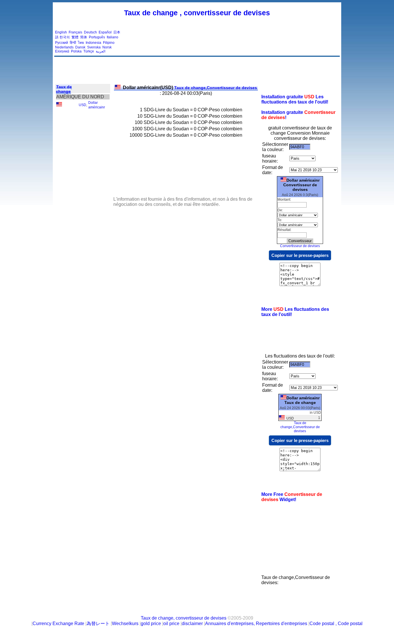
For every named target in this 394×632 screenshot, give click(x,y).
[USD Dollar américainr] (59, 105)
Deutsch (90, 32)
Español (105, 32)
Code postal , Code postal (336, 623)
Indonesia (93, 43)
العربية (100, 51)
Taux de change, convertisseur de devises (183, 618)
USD (82, 105)
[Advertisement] (234, 42)
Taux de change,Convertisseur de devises (190, 87)
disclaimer (192, 623)
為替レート (98, 623)
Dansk (80, 47)
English (61, 32)
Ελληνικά (62, 51)
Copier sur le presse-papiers (300, 255)
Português (97, 37)
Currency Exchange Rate (58, 623)
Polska (76, 51)
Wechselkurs (125, 623)
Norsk (107, 47)
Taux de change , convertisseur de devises (197, 13)
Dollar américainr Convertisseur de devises (301, 185)
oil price (171, 623)
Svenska (94, 47)
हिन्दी (73, 43)
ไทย (81, 43)
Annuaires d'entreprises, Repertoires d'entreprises (256, 623)
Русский (61, 43)
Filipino (109, 43)
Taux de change (64, 89)
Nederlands (64, 47)
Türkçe (88, 51)
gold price (151, 623)
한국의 (64, 37)
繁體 (75, 37)
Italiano (112, 37)
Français (75, 32)
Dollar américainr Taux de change (302, 400)
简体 (83, 37)
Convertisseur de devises (300, 246)
